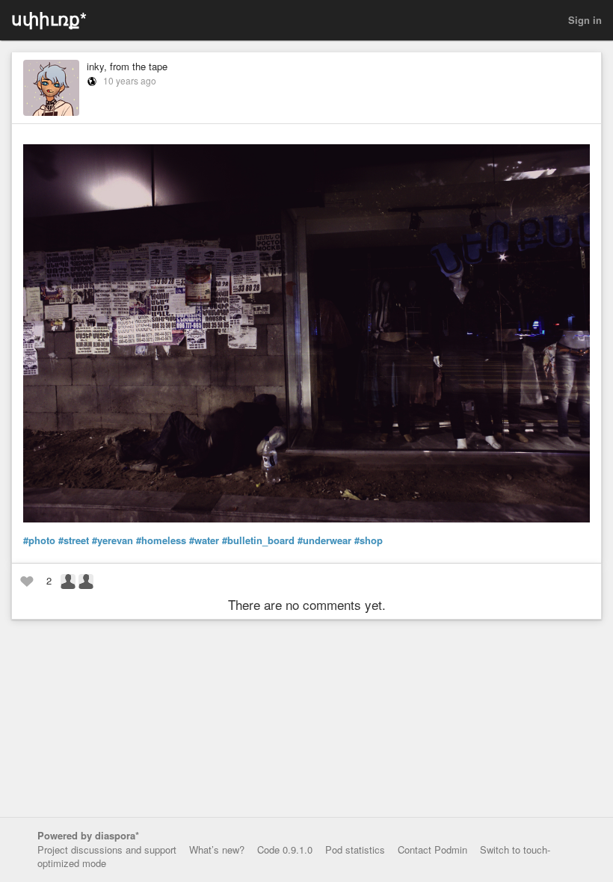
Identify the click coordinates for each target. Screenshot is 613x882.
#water (204, 540)
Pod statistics (355, 849)
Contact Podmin (432, 849)
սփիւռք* (49, 18)
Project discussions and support (106, 849)
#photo (39, 540)
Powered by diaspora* (88, 835)
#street (73, 540)
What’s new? (216, 849)
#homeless (161, 540)
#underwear (324, 540)
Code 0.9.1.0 (284, 849)
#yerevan (112, 540)
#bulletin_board (258, 540)
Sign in (585, 20)
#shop (368, 540)
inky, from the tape (127, 66)
